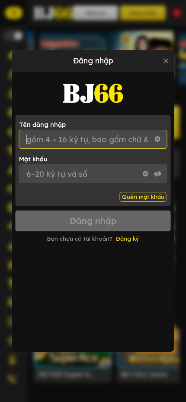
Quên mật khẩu (143, 196)
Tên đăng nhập (42, 125)
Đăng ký (127, 238)
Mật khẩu (33, 159)
